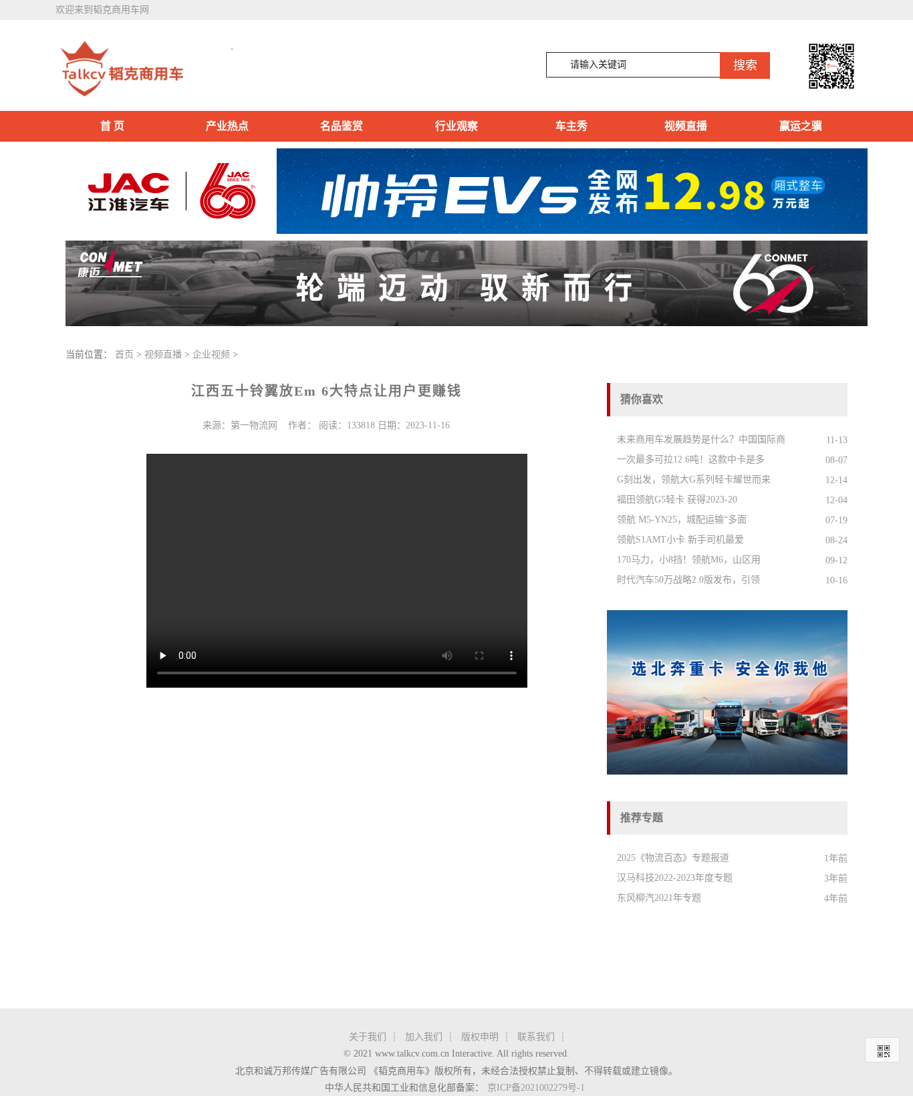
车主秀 (571, 126)
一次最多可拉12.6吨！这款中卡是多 (691, 459)
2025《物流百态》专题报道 (673, 858)
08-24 (836, 540)
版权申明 (480, 1037)
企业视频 (211, 355)
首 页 (112, 126)
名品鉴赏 (341, 126)
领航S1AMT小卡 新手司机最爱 (680, 540)
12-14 (836, 480)
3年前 (835, 878)
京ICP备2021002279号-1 (536, 1088)
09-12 (836, 560)
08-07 (836, 460)
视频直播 (685, 126)
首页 (124, 355)
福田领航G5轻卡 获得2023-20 (677, 500)
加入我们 (423, 1037)
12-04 (836, 500)
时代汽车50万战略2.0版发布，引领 (688, 580)
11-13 (836, 440)
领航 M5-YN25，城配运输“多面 (682, 520)
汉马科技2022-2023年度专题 (675, 878)
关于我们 (367, 1037)
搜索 (745, 65)
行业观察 (456, 126)
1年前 (835, 858)
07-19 (836, 520)
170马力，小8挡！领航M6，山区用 (689, 560)
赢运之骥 (800, 126)
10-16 (836, 580)
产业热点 (227, 126)
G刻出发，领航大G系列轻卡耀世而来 (694, 479)
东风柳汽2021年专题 (659, 898)
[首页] (144, 69)
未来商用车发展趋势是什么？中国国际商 (701, 439)
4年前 (835, 899)
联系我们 (536, 1037)
